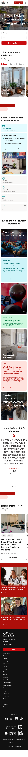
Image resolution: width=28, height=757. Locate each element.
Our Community (7, 682)
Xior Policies (18, 746)
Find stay (17, 3)
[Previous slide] (3, 59)
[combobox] (14, 33)
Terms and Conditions (10, 742)
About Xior (6, 680)
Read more (6, 388)
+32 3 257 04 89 (7, 644)
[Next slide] (7, 59)
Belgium (4, 64)
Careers (5, 707)
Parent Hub (4, 593)
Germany (23, 64)
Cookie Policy (10, 746)
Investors (5, 704)
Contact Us (6, 693)
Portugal (5, 669)
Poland (5, 666)
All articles (13, 558)
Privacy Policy (20, 742)
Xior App (5, 699)
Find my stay (12, 43)
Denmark (13, 64)
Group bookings (7, 685)
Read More (6, 279)
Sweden (5, 674)
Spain (4, 672)
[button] (23, 311)
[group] (13, 82)
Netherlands (6, 663)
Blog (4, 688)
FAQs (2, 624)
